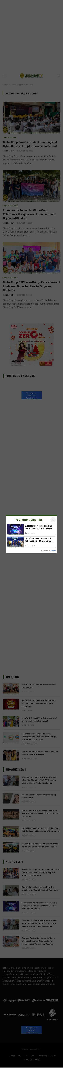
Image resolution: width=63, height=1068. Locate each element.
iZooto (53, 550)
